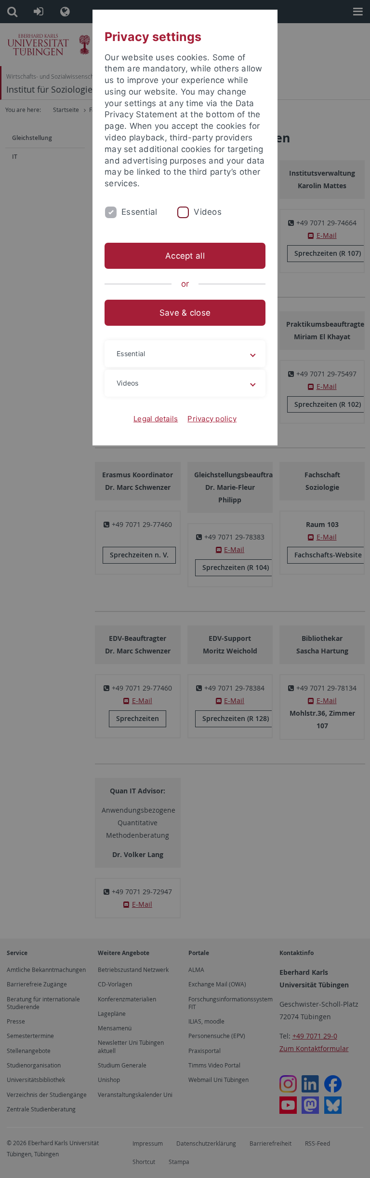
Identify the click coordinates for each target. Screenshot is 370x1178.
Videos (208, 212)
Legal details (155, 418)
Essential (139, 212)
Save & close (185, 313)
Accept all (185, 256)
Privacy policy (212, 418)
